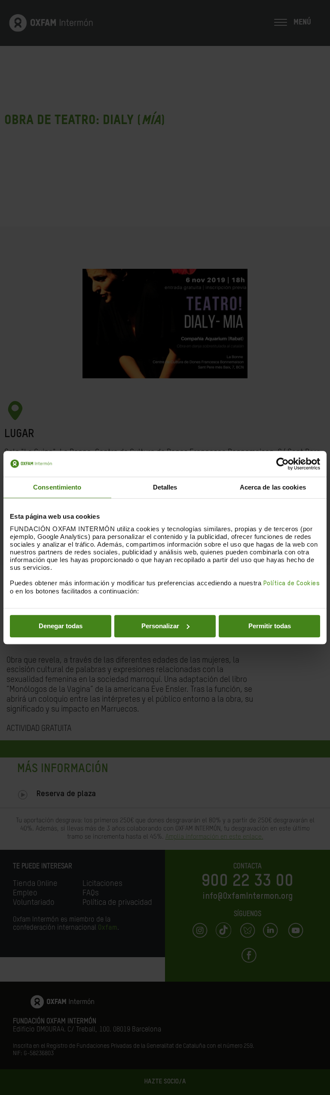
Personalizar (160, 626)
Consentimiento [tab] (57, 487)
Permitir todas (269, 626)
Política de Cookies (291, 583)
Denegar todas (60, 626)
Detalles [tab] (165, 487)
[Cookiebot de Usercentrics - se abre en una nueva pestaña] (282, 463)
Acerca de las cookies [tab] (273, 487)
